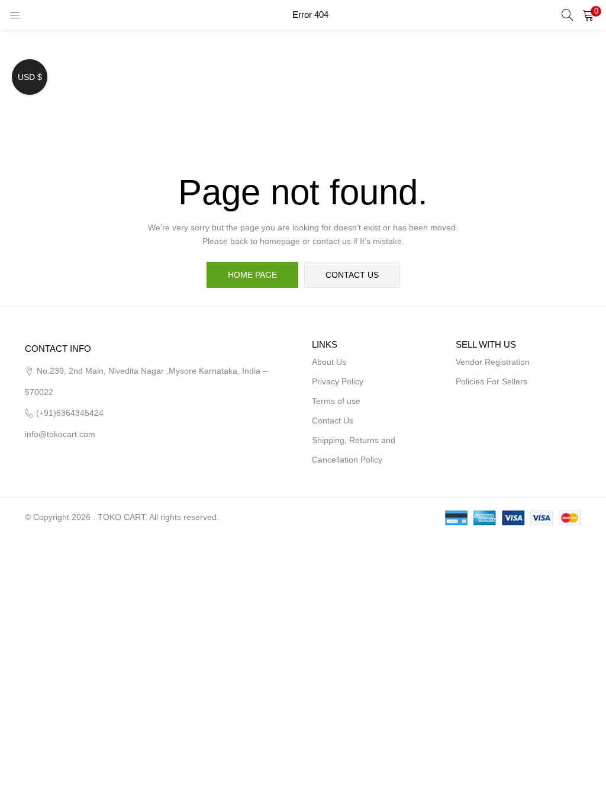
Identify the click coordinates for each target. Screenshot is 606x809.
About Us (329, 362)
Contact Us (332, 420)
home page (252, 275)
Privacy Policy (337, 381)
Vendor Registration (493, 362)
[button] (588, 15)
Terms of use (336, 401)
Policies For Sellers (491, 381)
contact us (352, 275)
